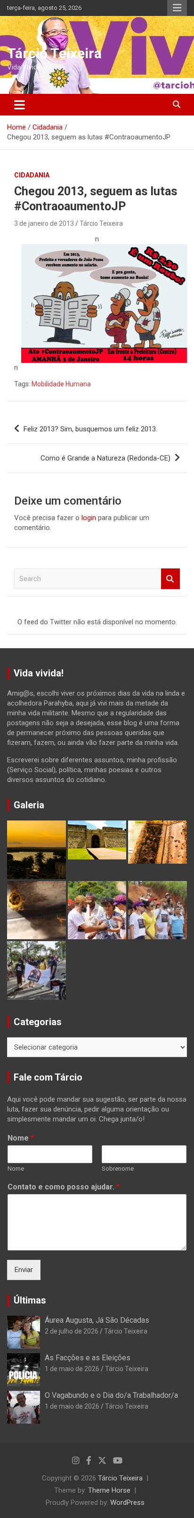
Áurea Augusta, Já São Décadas (97, 1320)
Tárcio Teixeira (54, 53)
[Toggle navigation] (19, 104)
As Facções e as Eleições (87, 1357)
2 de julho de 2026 (71, 1331)
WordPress (127, 1502)
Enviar (24, 1269)
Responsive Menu (177, 8)
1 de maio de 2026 (72, 1368)
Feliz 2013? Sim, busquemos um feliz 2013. (90, 429)
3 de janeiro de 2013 (44, 223)
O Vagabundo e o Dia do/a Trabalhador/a (111, 1395)
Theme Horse (109, 1490)
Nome (21, 1138)
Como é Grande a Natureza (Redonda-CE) (105, 458)
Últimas (30, 1300)
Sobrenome (118, 1168)
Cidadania (31, 175)
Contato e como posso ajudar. (64, 1186)
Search (170, 579)
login (88, 518)
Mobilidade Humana (61, 384)
